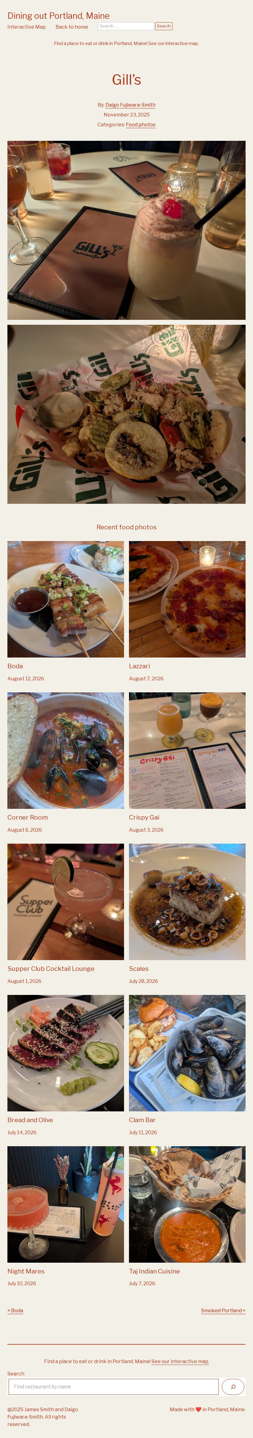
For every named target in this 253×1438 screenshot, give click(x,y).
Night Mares (22, 1150)
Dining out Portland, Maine (58, 16)
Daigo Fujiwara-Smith (131, 105)
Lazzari (137, 545)
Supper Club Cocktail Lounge (41, 847)
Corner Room (23, 696)
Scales (136, 847)
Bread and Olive (25, 998)
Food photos (141, 125)
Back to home (72, 27)
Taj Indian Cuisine (149, 1150)
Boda (13, 545)
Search (15, 1374)
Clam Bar (139, 998)
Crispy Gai (140, 696)
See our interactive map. (173, 43)
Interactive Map (26, 27)
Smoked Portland (221, 1311)
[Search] (233, 1387)
